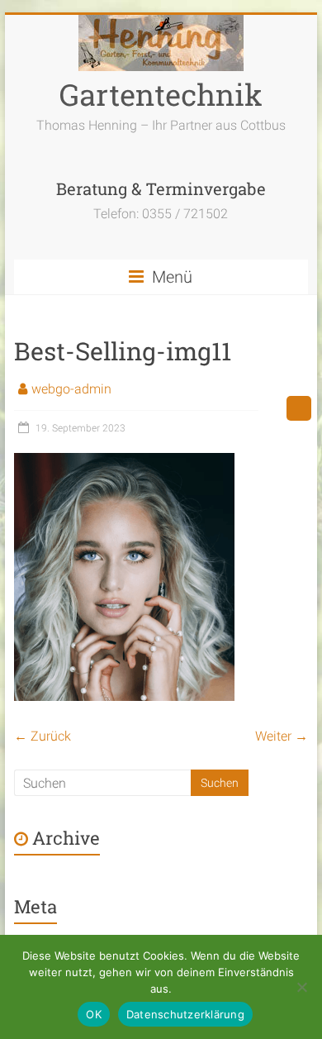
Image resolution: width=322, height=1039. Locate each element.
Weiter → (281, 736)
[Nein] (301, 987)
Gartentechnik (161, 94)
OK (94, 1014)
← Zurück (42, 736)
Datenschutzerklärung (185, 1014)
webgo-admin (71, 389)
